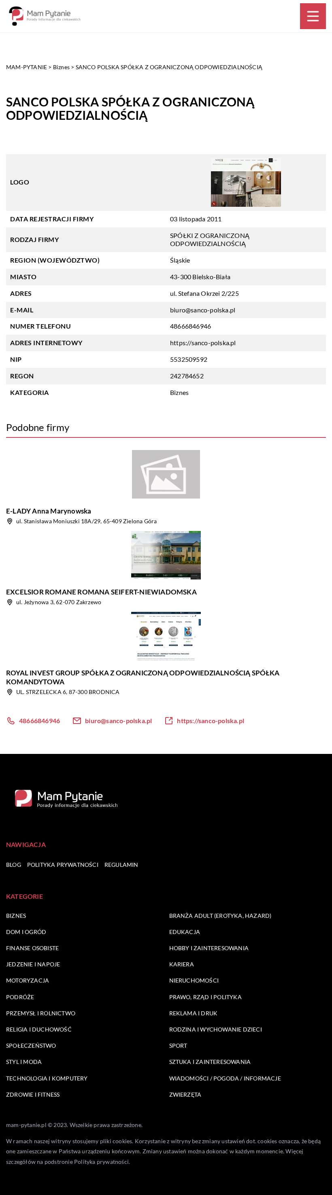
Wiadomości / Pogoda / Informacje (225, 1078)
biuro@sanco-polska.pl (202, 310)
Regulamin (121, 864)
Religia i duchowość (39, 1029)
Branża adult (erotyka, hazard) (220, 915)
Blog (13, 864)
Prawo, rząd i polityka (205, 996)
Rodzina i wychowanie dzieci (215, 1029)
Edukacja (184, 931)
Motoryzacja (27, 980)
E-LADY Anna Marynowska (48, 511)
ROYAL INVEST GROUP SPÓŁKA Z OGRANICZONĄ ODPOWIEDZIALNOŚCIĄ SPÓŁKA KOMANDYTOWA (142, 677)
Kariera (181, 964)
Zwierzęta (185, 1094)
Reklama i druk (193, 1013)
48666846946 (190, 326)
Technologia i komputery (47, 1078)
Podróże (20, 996)
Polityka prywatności (62, 864)
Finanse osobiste (32, 948)
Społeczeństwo (31, 1045)
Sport (178, 1045)
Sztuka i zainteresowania (210, 1061)
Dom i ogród (26, 931)
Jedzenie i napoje (33, 964)
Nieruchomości (194, 980)
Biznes (179, 392)
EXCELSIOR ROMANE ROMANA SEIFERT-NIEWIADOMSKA (101, 592)
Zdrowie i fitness (33, 1094)
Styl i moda (24, 1061)
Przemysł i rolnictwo (40, 1013)
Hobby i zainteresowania (209, 948)
